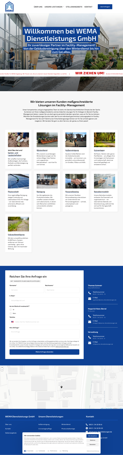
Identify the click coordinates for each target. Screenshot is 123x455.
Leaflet (102, 408)
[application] (61, 387)
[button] (61, 387)
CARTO (121, 408)
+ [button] (2, 367)
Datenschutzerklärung (93, 451)
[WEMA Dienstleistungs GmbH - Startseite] (9, 6)
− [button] (2, 370)
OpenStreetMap (108, 408)
